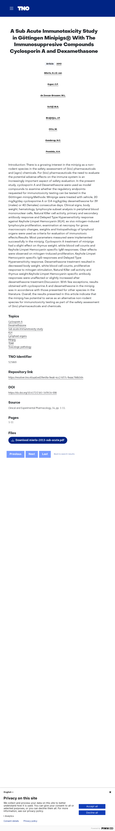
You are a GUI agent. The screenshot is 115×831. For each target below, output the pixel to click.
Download (40, 440)
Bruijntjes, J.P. (53, 118)
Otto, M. (53, 129)
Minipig (12, 339)
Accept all (92, 806)
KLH (10, 332)
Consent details (11, 821)
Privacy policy (30, 821)
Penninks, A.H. (53, 152)
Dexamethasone (17, 325)
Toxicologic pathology (19, 347)
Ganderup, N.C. (53, 141)
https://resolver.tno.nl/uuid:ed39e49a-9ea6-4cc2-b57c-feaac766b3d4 (45, 377)
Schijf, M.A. (53, 107)
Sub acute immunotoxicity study (25, 329)
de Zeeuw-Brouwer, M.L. (53, 96)
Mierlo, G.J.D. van (53, 73)
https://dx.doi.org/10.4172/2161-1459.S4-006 (32, 392)
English (8, 792)
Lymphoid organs (17, 336)
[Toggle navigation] (11, 8)
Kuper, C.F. (53, 84)
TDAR (11, 343)
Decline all (92, 812)
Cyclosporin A (15, 321)
